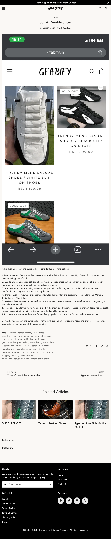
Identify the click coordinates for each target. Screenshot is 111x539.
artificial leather (17, 332)
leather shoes (48, 342)
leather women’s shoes (13, 345)
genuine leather (9, 342)
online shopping (34, 352)
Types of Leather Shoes (52, 423)
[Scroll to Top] (106, 524)
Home (60, 474)
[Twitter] (107, 346)
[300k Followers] (69, 500)
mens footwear (8, 348)
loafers (34, 345)
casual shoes (38, 332)
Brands (28, 332)
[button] (106, 8)
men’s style (40, 348)
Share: (89, 345)
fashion (33, 339)
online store (48, 352)
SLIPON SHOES (12, 423)
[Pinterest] (102, 346)
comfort (17, 335)
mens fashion (45, 345)
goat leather (22, 342)
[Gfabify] (55, 8)
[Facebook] (96, 346)
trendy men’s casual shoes (37, 358)
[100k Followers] (77, 500)
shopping (6, 355)
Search (5, 499)
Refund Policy (8, 503)
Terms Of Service (9, 512)
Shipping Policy (9, 517)
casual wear (7, 335)
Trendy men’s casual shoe (13, 358)
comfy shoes (7, 339)
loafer (27, 345)
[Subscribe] (50, 484)
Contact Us (62, 484)
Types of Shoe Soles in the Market (90, 425)
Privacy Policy (8, 508)
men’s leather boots (25, 348)
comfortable (27, 335)
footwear (42, 339)
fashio (26, 339)
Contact (5, 522)
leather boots (35, 342)
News (55, 17)
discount (18, 339)
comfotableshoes (42, 335)
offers (22, 352)
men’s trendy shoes (10, 352)
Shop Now (62, 479)
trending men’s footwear (22, 355)
